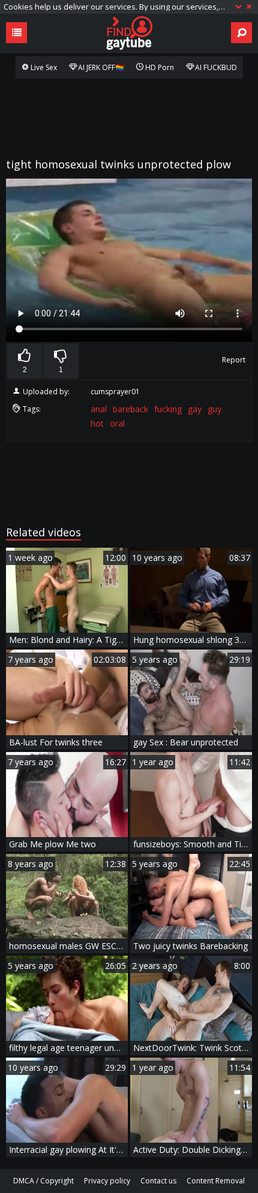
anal (99, 409)
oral (117, 423)
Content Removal (216, 1181)
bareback (130, 409)
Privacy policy (107, 1181)
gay (195, 409)
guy (214, 409)
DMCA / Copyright (43, 1181)
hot (97, 423)
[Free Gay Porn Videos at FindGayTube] (129, 33)
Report (233, 360)
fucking (168, 409)
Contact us (158, 1181)
